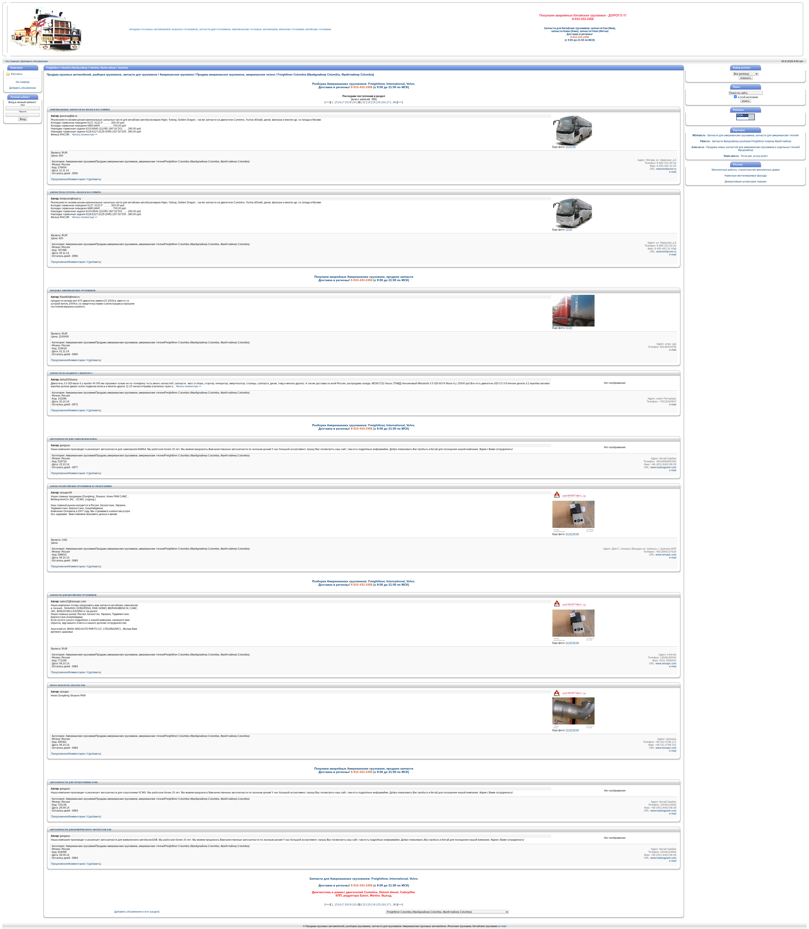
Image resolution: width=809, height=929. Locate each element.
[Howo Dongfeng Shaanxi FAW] (573, 728)
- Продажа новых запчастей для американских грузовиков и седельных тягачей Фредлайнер (745, 149)
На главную (12, 61)
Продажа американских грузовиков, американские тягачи (236, 74)
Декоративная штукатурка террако (745, 181)
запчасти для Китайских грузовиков (73, 595)
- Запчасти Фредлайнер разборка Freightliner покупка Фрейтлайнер (745, 141)
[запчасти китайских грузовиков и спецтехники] (573, 531)
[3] (574, 147)
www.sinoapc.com (666, 554)
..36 (394, 102)
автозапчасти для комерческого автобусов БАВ (80, 829)
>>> (400, 102)
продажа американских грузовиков (72, 290)
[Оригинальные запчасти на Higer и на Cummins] (573, 144)
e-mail (672, 171)
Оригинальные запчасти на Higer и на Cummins (80, 109)
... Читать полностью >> (83, 134)
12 (364, 102)
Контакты (16, 74)
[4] (577, 534)
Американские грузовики (177, 74)
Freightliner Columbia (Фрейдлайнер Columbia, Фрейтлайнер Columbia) (325, 74)
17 (388, 102)
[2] (570, 147)
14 (373, 102)
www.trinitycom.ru (666, 168)
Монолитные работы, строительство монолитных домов (746, 169)
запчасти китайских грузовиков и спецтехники (81, 486)
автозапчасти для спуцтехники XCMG (74, 782)
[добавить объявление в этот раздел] (136, 911)
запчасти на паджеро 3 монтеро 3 (71, 373)
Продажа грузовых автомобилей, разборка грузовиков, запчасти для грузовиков (102, 74)
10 (354, 102)
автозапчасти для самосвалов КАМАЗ (73, 439)
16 (383, 102)
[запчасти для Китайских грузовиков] (573, 640)
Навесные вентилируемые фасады (746, 175)
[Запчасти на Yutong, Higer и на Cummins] (573, 227)
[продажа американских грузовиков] (573, 325)
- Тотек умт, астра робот (745, 156)
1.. (333, 102)
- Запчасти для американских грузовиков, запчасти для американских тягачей (745, 135)
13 (368, 102)
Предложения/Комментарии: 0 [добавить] (76, 179)
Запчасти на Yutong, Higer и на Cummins (75, 192)
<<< (327, 102)
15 (378, 102)
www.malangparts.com (663, 467)
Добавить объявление (34, 61)
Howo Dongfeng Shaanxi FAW (67, 685)
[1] (567, 147)
